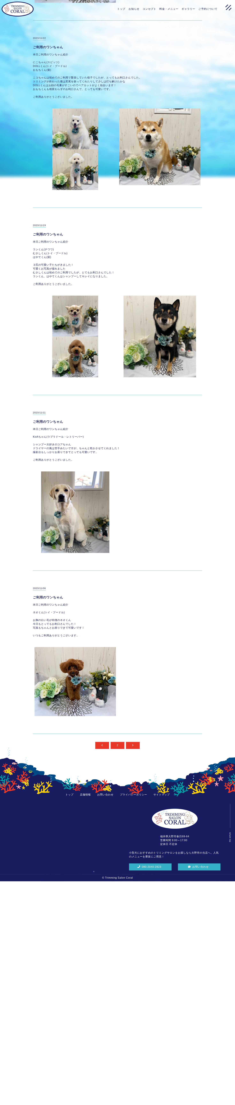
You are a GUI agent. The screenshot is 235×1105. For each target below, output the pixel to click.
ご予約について (207, 9)
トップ (121, 9)
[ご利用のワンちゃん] (75, 64)
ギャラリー (188, 9)
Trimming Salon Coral (119, 941)
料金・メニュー (168, 9)
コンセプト (149, 9)
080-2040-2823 (151, 930)
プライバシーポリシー (133, 858)
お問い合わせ (105, 858)
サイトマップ (161, 858)
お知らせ (134, 9)
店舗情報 (85, 858)
